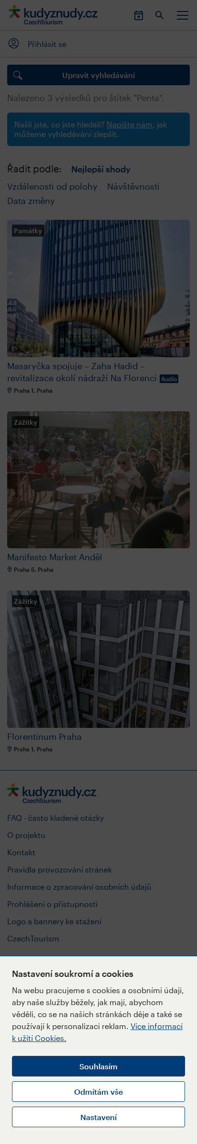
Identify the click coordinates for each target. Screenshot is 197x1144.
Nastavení (98, 1116)
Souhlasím (98, 1066)
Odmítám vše (98, 1091)
